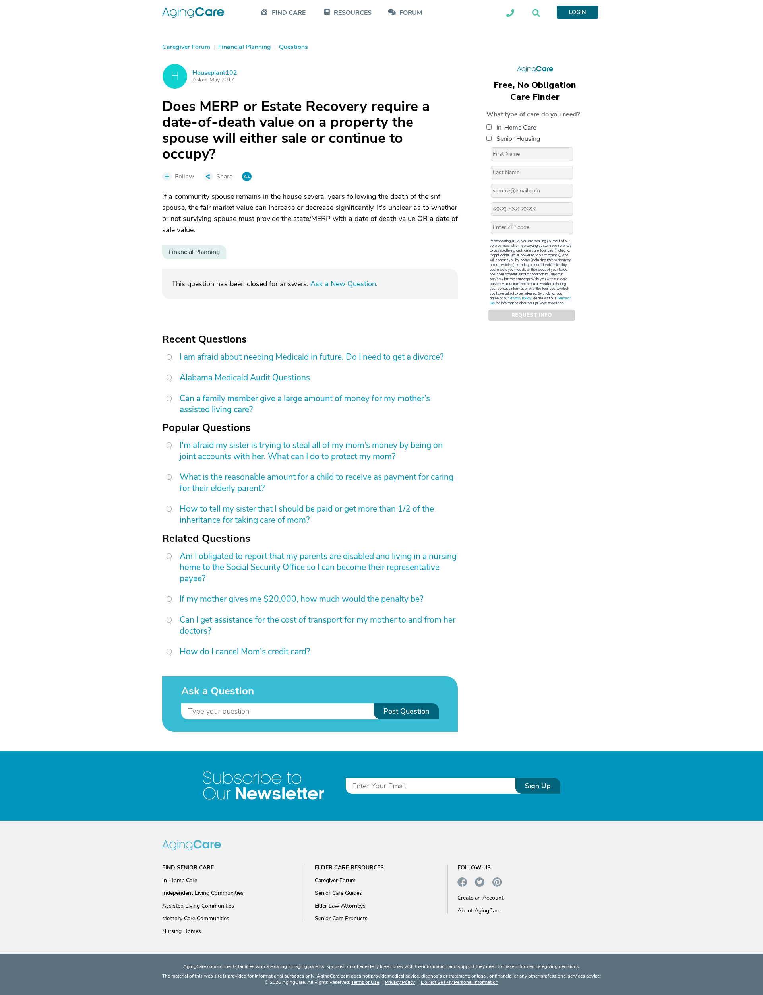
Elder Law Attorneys (340, 906)
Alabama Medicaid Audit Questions (245, 377)
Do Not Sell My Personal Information (459, 982)
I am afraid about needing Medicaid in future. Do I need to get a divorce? (311, 357)
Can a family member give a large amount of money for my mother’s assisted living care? (305, 404)
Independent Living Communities (203, 893)
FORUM (410, 13)
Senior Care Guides (338, 893)
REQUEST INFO (531, 315)
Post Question (406, 711)
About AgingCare (478, 910)
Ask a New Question (343, 284)
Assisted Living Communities (198, 906)
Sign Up (538, 786)
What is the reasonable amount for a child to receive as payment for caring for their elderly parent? (316, 482)
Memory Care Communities (195, 918)
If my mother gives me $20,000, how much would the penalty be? (301, 599)
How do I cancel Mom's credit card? (245, 651)
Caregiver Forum (335, 880)
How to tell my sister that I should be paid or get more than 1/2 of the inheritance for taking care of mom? (307, 514)
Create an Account (480, 898)
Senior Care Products (341, 918)
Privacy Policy (520, 298)
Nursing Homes (181, 931)
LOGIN (577, 12)
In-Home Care (516, 127)
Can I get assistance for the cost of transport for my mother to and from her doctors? (317, 625)
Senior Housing (518, 138)
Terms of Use (365, 982)
